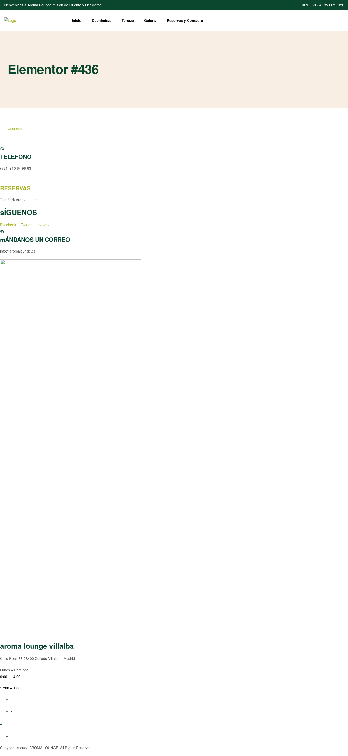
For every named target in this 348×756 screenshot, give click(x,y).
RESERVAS (15, 188)
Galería (150, 20)
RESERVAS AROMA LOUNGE (323, 5)
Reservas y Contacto (185, 20)
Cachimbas (101, 20)
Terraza (128, 20)
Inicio (77, 20)
